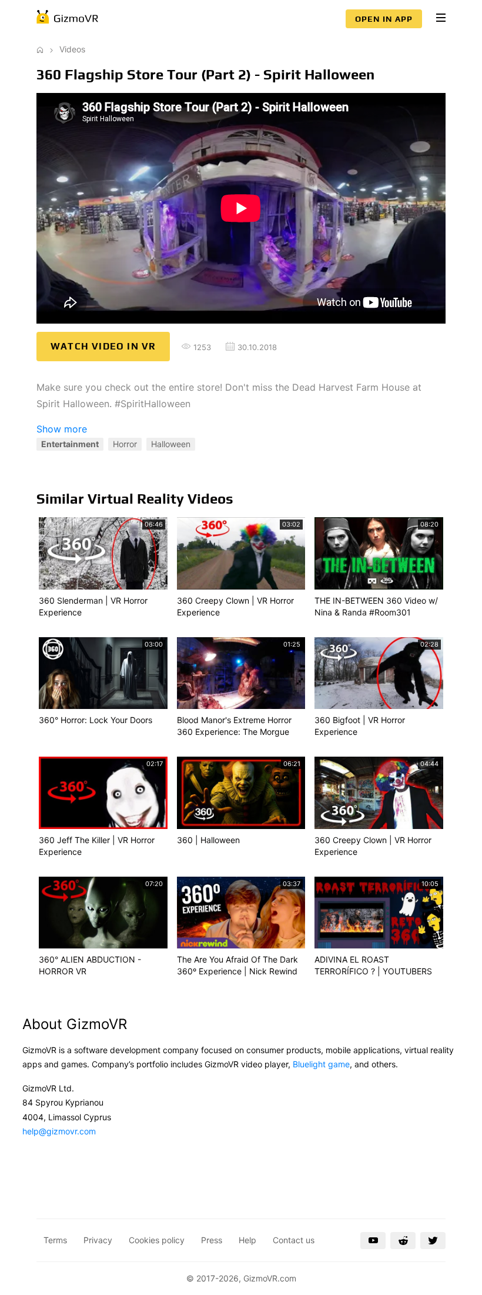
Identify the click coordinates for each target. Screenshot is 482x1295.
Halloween (170, 444)
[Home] (39, 49)
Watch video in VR (103, 346)
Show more (61, 429)
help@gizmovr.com (59, 1131)
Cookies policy (157, 1240)
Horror (125, 444)
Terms (55, 1240)
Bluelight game (321, 1064)
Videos (72, 49)
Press (211, 1240)
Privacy (97, 1240)
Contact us (293, 1240)
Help (247, 1240)
